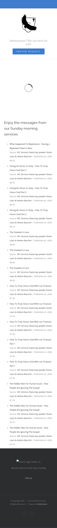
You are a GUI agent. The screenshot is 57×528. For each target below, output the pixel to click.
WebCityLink (42, 504)
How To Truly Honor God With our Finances (30, 285)
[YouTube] (30, 486)
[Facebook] (27, 486)
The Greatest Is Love (19, 232)
